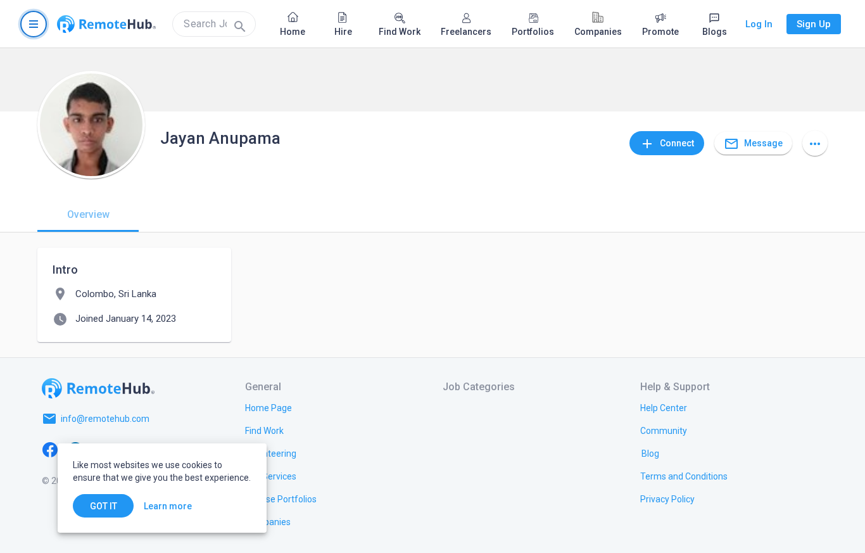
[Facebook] (50, 449)
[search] (214, 24)
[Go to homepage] (106, 24)
